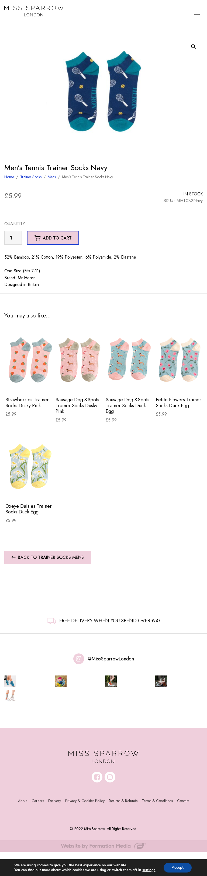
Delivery (54, 800)
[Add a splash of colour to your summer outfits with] (61, 681)
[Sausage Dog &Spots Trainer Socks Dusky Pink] (80, 360)
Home (9, 177)
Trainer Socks (31, 177)
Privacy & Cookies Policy (85, 800)
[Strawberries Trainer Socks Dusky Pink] (29, 360)
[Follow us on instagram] (110, 777)
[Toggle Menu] (197, 12)
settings (148, 870)
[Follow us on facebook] (97, 777)
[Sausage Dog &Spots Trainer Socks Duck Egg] (130, 360)
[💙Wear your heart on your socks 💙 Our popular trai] (10, 681)
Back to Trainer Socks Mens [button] (51, 557)
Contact (183, 800)
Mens (52, 177)
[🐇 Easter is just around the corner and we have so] (10, 696)
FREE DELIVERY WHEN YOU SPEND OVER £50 (109, 620)
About (22, 800)
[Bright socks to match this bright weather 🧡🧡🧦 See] (111, 681)
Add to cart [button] (57, 238)
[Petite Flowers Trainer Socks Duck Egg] (180, 360)
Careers (38, 800)
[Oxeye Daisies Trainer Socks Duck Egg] (29, 466)
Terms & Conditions (157, 800)
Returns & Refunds (123, 800)
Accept (178, 867)
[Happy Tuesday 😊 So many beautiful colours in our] (161, 681)
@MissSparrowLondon (111, 658)
